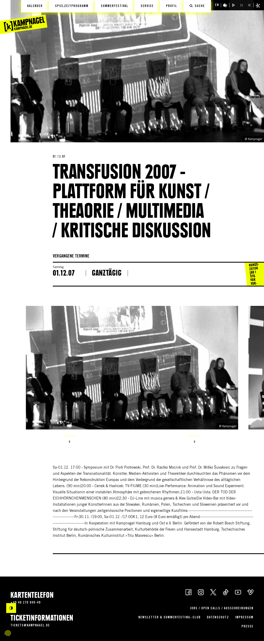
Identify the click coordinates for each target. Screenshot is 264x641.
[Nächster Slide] (194, 442)
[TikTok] (226, 592)
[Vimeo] (250, 592)
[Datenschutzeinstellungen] (8, 633)
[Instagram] (201, 592)
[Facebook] (188, 592)
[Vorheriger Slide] (69, 442)
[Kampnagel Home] (23, 17)
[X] (213, 592)
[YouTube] (238, 592)
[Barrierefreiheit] (225, 5)
